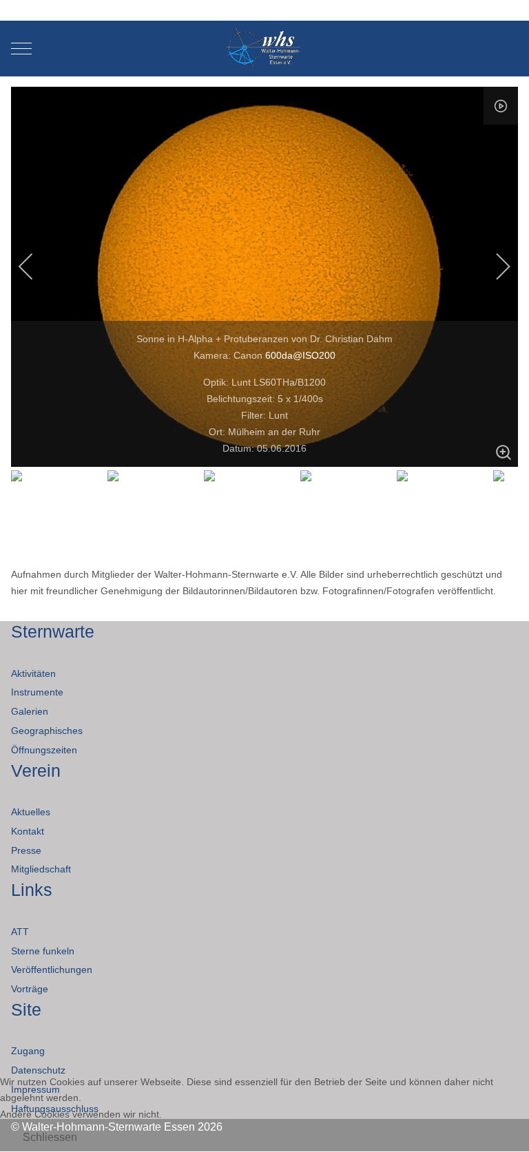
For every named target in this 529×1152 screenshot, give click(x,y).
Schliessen (50, 1137)
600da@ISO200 (300, 355)
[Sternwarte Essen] (265, 48)
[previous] (35, 266)
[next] (494, 266)
